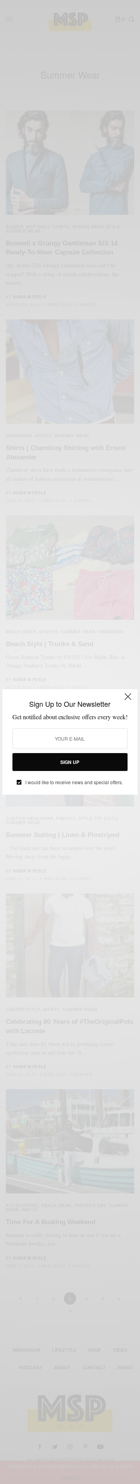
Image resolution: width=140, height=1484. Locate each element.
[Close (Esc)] (128, 699)
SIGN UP (69, 762)
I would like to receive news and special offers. (74, 782)
